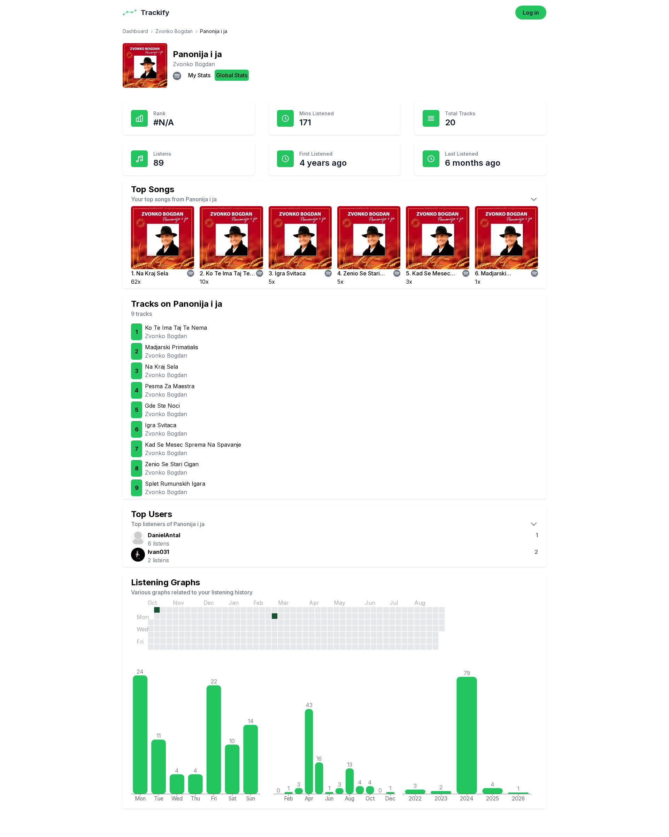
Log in (531, 12)
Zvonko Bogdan (174, 31)
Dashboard (135, 31)
